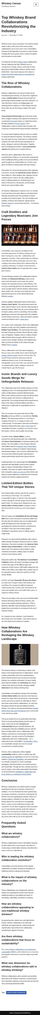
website (10, 296)
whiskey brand (22, 62)
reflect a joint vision (27, 426)
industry (10, 203)
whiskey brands (7, 757)
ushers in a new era (19, 472)
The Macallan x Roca (30, 741)
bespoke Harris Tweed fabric (26, 446)
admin (5, 35)
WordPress (26, 1013)
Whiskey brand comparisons (16, 992)
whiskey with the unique (9, 355)
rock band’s (14, 121)
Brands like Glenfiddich (16, 759)
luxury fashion (20, 123)
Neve (11, 1013)
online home (24, 319)
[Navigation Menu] (36, 4)
